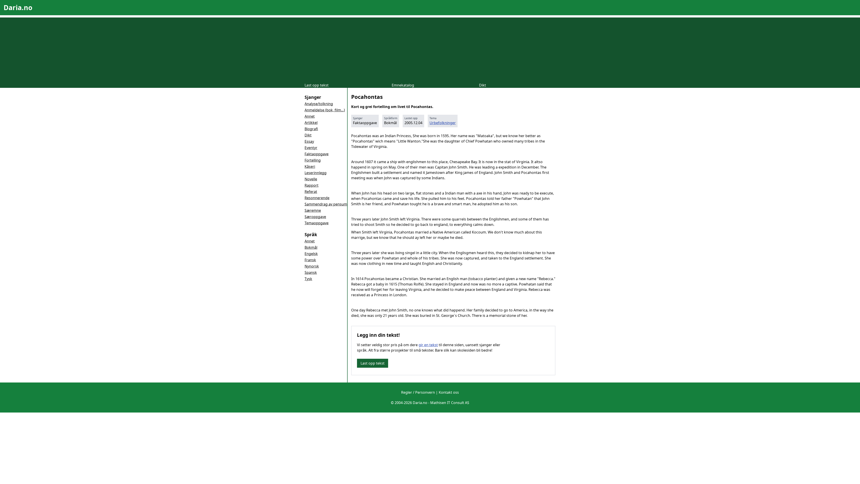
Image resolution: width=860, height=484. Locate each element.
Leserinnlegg (316, 172)
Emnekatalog (403, 85)
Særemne (313, 210)
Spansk (311, 272)
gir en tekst (428, 344)
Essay (309, 141)
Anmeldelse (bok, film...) (325, 110)
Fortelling (313, 160)
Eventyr (311, 147)
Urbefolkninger (443, 122)
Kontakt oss (449, 392)
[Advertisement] (430, 48)
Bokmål (311, 247)
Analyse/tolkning (319, 103)
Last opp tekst (317, 85)
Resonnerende (317, 197)
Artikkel (311, 122)
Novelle (311, 179)
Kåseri (310, 166)
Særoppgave (315, 216)
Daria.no (18, 7)
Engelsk (311, 253)
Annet (310, 116)
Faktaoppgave (317, 153)
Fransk (310, 259)
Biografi (311, 128)
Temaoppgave (317, 222)
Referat (311, 191)
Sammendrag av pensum (326, 204)
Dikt (482, 85)
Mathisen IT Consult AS (449, 402)
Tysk (308, 278)
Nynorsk (312, 266)
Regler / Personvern (418, 392)
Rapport (311, 185)
